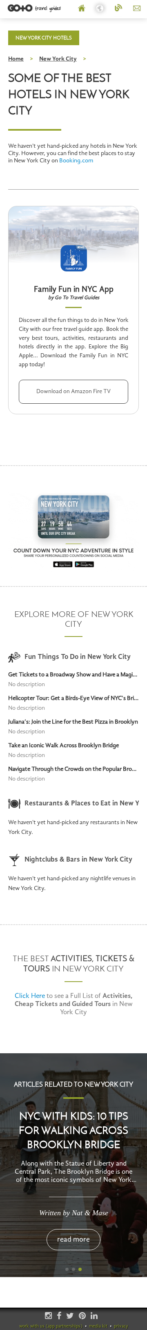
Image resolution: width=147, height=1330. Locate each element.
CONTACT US (137, 8)
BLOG (118, 8)
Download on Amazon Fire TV (73, 391)
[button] (67, 1269)
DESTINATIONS (100, 8)
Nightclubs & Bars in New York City (78, 859)
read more (73, 1239)
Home (16, 59)
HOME (82, 8)
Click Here (30, 996)
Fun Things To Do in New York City (77, 657)
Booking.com (76, 161)
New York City (58, 59)
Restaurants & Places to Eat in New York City (81, 803)
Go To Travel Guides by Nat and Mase (34, 8)
